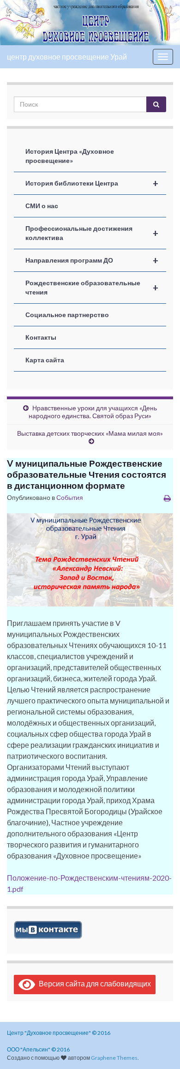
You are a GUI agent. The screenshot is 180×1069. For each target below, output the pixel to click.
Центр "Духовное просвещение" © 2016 (58, 1032)
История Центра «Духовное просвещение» (69, 155)
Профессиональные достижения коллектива (91, 232)
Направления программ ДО (91, 260)
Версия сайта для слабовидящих (93, 983)
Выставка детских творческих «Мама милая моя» (90, 433)
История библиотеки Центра (91, 183)
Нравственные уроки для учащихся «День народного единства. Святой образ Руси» (93, 412)
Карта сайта (44, 360)
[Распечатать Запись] (167, 497)
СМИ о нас (41, 206)
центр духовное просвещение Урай (67, 56)
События (69, 497)
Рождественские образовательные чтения (91, 287)
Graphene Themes (114, 1057)
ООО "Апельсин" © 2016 (38, 1049)
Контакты (40, 337)
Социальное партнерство (67, 314)
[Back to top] (159, 1048)
